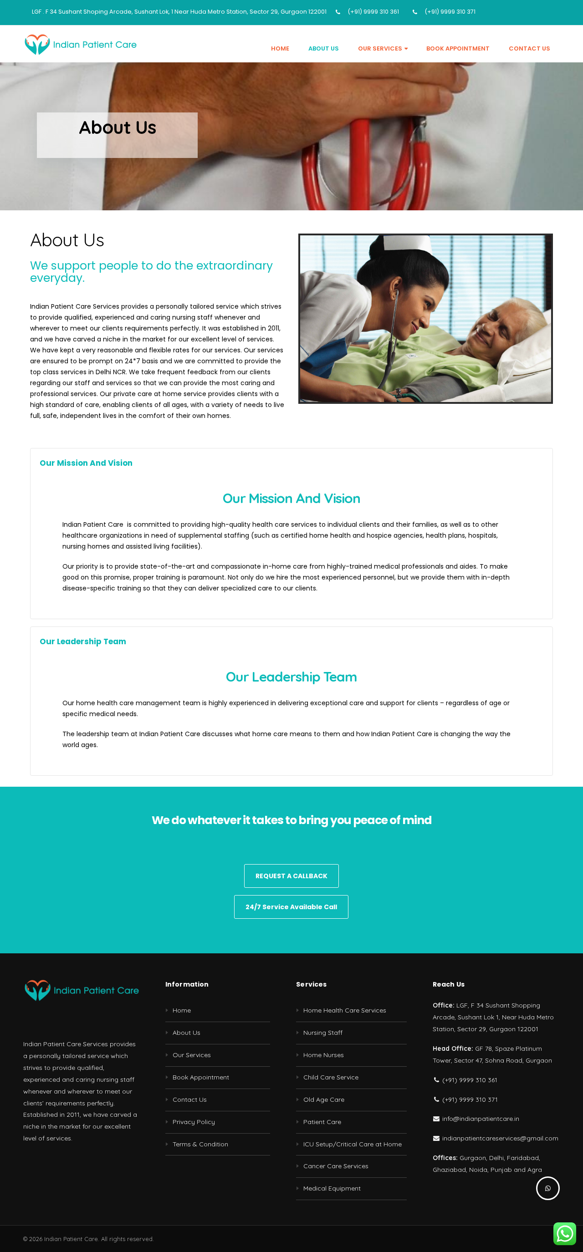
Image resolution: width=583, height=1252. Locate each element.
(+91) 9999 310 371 (450, 11)
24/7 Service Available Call (291, 906)
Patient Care (322, 1122)
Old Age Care (323, 1099)
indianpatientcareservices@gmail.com (499, 1138)
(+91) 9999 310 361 (373, 11)
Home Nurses (323, 1055)
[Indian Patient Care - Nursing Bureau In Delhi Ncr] (80, 44)
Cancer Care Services (335, 1166)
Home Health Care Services (344, 1010)
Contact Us (529, 48)
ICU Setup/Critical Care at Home (352, 1144)
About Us (323, 48)
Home (280, 48)
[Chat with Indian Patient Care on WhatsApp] (548, 1188)
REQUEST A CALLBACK (291, 875)
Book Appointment (458, 48)
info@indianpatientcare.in (479, 1119)
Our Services (380, 48)
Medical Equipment (332, 1188)
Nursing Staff (323, 1032)
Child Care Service (330, 1077)
